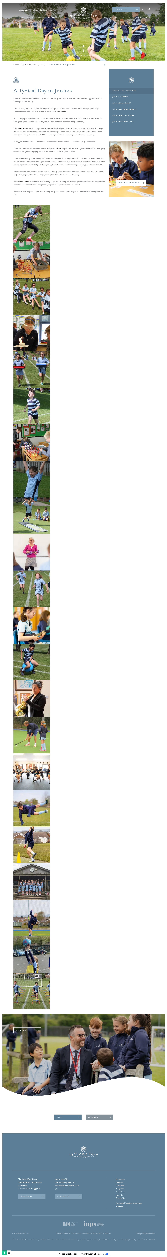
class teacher (61, 112)
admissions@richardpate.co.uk (67, 1185)
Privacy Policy (98, 1233)
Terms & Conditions (72, 1233)
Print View (120, 1203)
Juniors (131, 18)
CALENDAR (93, 1117)
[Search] (149, 9)
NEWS (59, 1117)
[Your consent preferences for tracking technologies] (9, 1252)
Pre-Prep (119, 18)
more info (21, 1030)
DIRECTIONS (26, 1196)
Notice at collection (68, 1254)
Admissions (38, 18)
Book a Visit (121, 9)
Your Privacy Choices (91, 1254)
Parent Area (53, 18)
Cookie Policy (86, 1233)
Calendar (119, 1182)
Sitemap (59, 1233)
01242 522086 (61, 1179)
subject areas (22, 128)
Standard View (131, 1203)
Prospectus (120, 1189)
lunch (59, 148)
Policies (108, 1233)
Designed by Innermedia (145, 1233)
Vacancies (119, 1195)
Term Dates (120, 1185)
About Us (24, 18)
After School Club (20, 181)
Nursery (108, 18)
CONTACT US (63, 1196)
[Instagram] (146, 9)
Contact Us (144, 18)
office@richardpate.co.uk (65, 1182)
